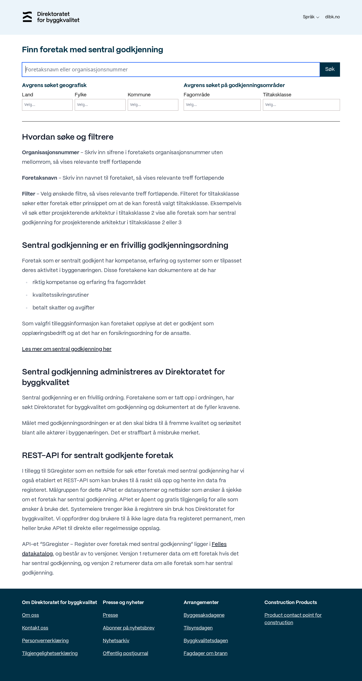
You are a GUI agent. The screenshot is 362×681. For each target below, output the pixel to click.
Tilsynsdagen (198, 628)
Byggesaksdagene (204, 615)
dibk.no (332, 17)
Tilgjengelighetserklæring (50, 654)
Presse (110, 615)
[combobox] (48, 104)
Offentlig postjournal (125, 654)
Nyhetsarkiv (116, 641)
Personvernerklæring (45, 641)
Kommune (139, 95)
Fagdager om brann (205, 654)
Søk (330, 69)
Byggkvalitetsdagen (206, 641)
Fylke (80, 95)
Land (27, 95)
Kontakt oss (35, 628)
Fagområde (197, 95)
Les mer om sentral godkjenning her (67, 349)
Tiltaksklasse (277, 95)
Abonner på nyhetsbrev (128, 628)
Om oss (30, 615)
